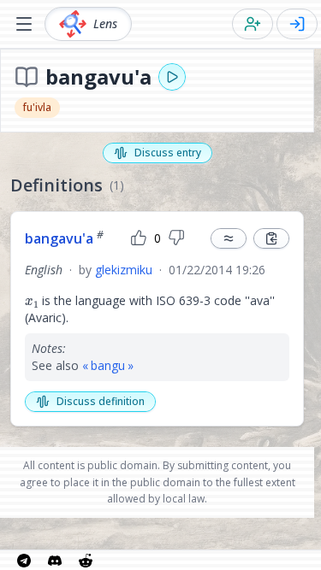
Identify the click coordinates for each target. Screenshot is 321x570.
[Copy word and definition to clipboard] (271, 238)
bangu (108, 365)
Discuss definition (100, 401)
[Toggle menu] (24, 23)
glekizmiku (123, 269)
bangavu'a (64, 238)
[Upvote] (139, 238)
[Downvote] (176, 238)
